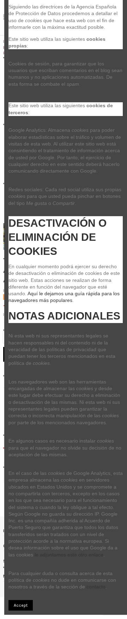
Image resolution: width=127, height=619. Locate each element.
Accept (21, 605)
